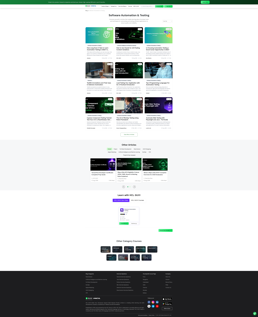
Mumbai (145, 290)
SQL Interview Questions (123, 285)
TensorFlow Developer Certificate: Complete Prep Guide (102, 174)
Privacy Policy (152, 315)
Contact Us (168, 287)
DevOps (88, 285)
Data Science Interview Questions (125, 290)
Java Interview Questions (123, 279)
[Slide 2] (130, 187)
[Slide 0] (127, 187)
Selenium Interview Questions (124, 287)
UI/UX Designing (90, 290)
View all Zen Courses (165, 230)
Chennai (145, 287)
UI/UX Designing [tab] (147, 149)
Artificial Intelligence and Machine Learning (96, 279)
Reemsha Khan (122, 178)
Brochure (133, 223)
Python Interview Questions (123, 282)
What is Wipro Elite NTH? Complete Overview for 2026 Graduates (155, 174)
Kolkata (144, 293)
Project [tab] (115, 149)
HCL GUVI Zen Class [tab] (121, 200)
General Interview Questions (124, 277)
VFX (87, 293)
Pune (144, 277)
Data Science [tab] (137, 149)
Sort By (165, 21)
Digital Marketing (90, 287)
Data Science (89, 277)
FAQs (167, 285)
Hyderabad (145, 282)
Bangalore (145, 279)
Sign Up (168, 6)
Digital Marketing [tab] (112, 152)
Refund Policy (169, 282)
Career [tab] (109, 149)
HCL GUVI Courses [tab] (137, 200)
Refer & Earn (167, 308)
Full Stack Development (91, 282)
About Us (168, 277)
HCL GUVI (95, 178)
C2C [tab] (150, 152)
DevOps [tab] (144, 152)
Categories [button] (113, 6)
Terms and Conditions (142, 315)
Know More (123, 223)
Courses (130, 6)
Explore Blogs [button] (105, 6)
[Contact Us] (255, 314)
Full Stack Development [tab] (125, 149)
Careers (167, 279)
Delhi (144, 285)
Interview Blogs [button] (122, 6)
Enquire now (159, 6)
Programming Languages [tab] (129, 155)
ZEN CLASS (136, 6)
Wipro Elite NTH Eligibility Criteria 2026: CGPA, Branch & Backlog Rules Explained (128, 174)
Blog (86, 10)
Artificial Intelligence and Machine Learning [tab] (129, 152)
